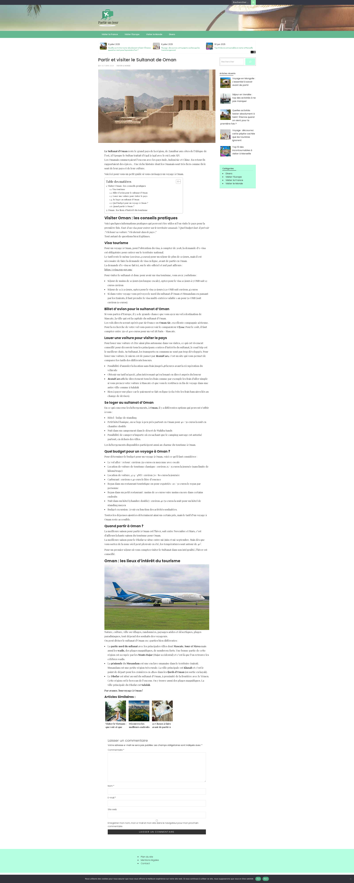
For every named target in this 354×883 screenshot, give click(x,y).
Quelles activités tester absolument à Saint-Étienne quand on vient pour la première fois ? (129, 49)
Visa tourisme (118, 189)
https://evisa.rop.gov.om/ (118, 269)
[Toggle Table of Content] (177, 181)
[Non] (350, 878)
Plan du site (147, 856)
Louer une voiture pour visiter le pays (130, 196)
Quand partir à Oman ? (123, 206)
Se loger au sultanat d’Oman (126, 199)
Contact (145, 863)
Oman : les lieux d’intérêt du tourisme (128, 210)
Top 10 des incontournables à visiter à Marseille (233, 47)
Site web (112, 809)
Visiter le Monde (154, 34)
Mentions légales (150, 860)
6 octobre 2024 (107, 66)
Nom (111, 785)
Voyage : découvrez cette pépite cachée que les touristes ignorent (180, 49)
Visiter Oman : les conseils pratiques (127, 185)
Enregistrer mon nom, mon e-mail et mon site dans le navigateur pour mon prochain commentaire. (153, 824)
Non (266, 879)
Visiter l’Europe (132, 34)
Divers (172, 34)
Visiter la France (110, 34)
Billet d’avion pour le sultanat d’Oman (130, 192)
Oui (258, 879)
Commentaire (116, 749)
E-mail (112, 797)
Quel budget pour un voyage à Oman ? (130, 203)
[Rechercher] (250, 61)
